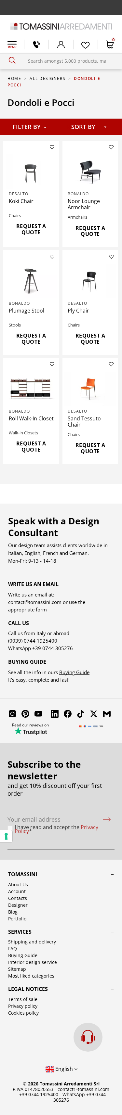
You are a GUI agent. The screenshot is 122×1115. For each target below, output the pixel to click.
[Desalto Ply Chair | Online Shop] (90, 281)
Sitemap (17, 969)
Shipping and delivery (32, 942)
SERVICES (20, 931)
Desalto (18, 194)
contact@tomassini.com (34, 602)
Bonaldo (78, 194)
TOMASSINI (22, 874)
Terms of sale (22, 999)
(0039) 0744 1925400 (32, 640)
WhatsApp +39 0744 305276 (79, 1097)
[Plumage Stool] (31, 281)
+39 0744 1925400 (38, 1094)
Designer (18, 905)
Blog (13, 912)
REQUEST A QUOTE (31, 229)
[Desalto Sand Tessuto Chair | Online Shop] (90, 389)
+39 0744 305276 (52, 648)
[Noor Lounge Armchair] (90, 171)
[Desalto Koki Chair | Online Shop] (31, 171)
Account (17, 891)
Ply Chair (78, 310)
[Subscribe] (107, 820)
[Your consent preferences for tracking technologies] (6, 836)
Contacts (17, 898)
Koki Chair (21, 201)
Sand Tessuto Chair (84, 421)
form (40, 609)
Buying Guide (74, 672)
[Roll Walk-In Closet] (31, 389)
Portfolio (17, 919)
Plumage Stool (26, 310)
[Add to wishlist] (52, 147)
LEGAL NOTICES (28, 989)
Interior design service (32, 962)
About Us (18, 884)
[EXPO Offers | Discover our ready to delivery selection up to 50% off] (61, 7)
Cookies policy (23, 1013)
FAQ (12, 948)
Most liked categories (31, 976)
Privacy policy (22, 1006)
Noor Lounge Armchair (84, 204)
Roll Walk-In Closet (31, 418)
